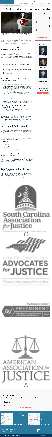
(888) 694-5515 (43, 91)
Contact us (2, 43)
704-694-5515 (18, 419)
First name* (38, 16)
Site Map (4, 435)
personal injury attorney (10, 44)
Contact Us (49, 3)
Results (36, 3)
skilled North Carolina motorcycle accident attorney (12, 177)
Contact (2, 177)
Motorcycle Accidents (5, 5)
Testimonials (31, 3)
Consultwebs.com (44, 435)
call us (47, 1)
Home (1, 5)
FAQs (38, 3)
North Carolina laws (17, 163)
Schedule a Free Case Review (43, 37)
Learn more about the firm (43, 81)
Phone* (21, 397)
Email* (36, 397)
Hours (20, 424)
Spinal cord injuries (14, 98)
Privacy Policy (13, 435)
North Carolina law (9, 110)
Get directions (16, 424)
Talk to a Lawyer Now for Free (43, 93)
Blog (41, 3)
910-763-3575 (45, 419)
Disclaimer (8, 435)
